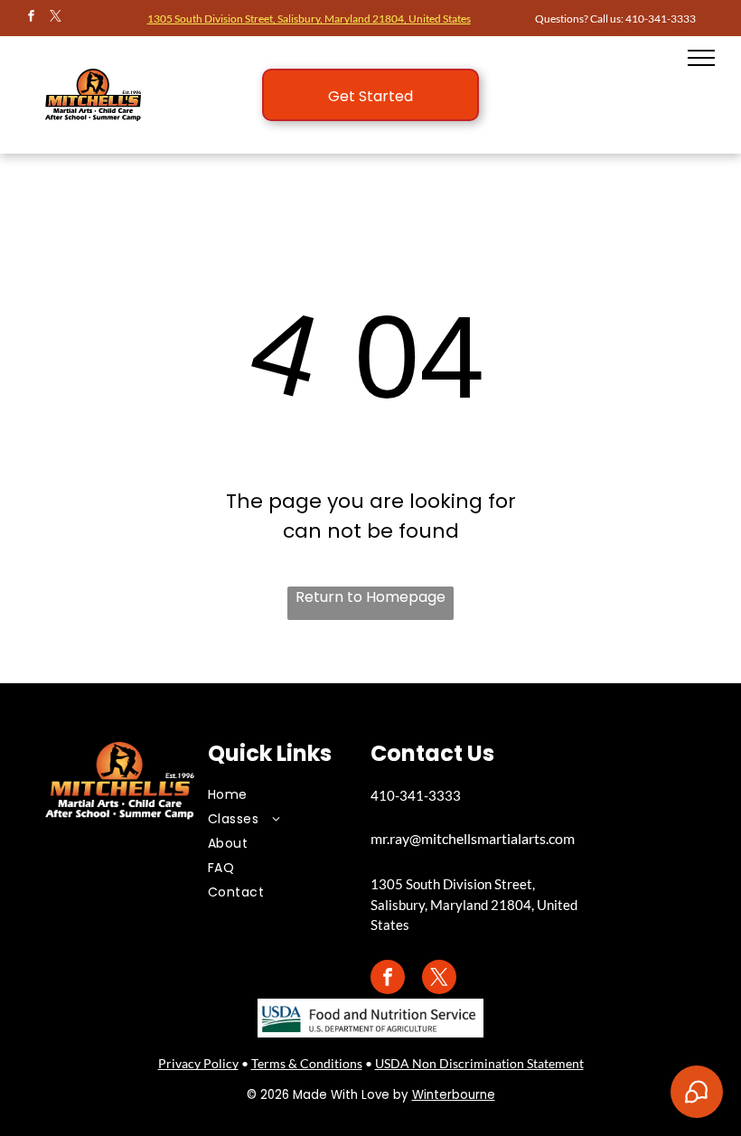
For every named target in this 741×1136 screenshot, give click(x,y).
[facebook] (32, 18)
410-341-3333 (660, 18)
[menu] (701, 57)
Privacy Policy (198, 1063)
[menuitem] (275, 795)
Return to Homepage (370, 597)
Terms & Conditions (306, 1063)
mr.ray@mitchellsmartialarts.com (472, 838)
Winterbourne (453, 1094)
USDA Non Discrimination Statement (479, 1063)
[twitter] (56, 18)
